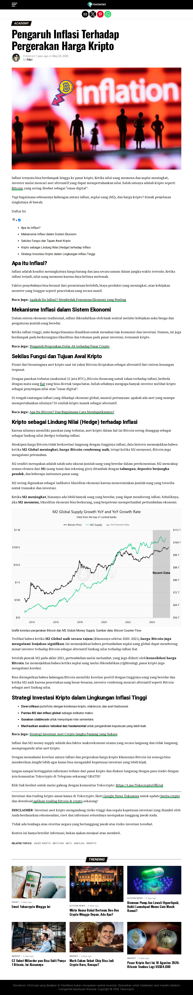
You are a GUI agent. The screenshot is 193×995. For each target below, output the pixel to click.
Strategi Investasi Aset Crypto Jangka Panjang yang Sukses (73, 734)
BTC (69, 843)
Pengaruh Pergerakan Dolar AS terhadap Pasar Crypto (70, 346)
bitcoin (59, 843)
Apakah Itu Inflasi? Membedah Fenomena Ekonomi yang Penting (78, 299)
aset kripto (43, 843)
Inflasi (79, 843)
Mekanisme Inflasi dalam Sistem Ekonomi (49, 234)
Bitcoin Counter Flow (127, 630)
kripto (92, 843)
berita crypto (170, 796)
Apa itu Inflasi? (31, 228)
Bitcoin (17, 188)
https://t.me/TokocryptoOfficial (139, 785)
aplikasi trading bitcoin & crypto (58, 801)
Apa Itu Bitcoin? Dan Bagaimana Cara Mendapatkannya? (72, 412)
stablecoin (94, 706)
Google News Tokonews (121, 796)
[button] (14, 5)
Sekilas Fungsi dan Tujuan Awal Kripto (46, 241)
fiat (42, 384)
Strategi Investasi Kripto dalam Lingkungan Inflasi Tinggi (58, 254)
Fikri (29, 59)
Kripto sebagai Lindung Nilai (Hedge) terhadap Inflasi (56, 247)
